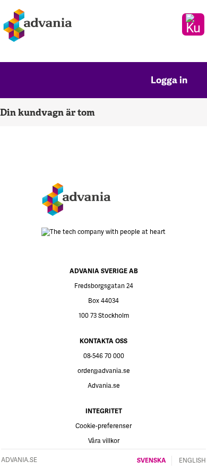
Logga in (170, 80)
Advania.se (104, 386)
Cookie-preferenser (103, 426)
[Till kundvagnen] (193, 24)
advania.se (19, 460)
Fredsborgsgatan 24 (103, 286)
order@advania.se (103, 371)
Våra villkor (103, 441)
